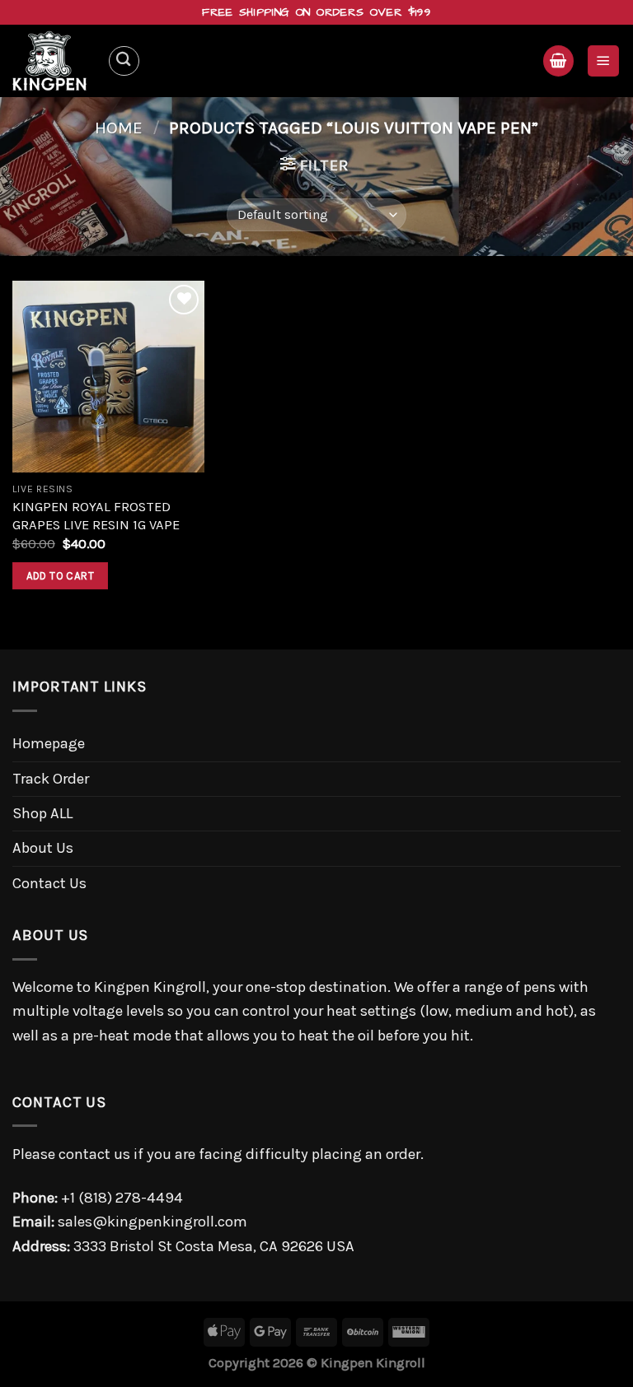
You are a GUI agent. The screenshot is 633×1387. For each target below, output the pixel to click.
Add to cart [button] (60, 576)
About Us (42, 848)
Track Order (50, 779)
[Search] (124, 61)
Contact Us (49, 883)
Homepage (48, 743)
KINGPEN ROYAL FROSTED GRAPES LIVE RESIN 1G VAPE (96, 516)
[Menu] (603, 60)
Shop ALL (42, 813)
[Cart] (558, 60)
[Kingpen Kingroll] (53, 61)
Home (119, 127)
